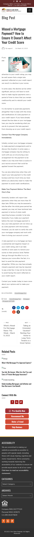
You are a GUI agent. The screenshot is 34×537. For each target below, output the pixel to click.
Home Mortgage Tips (20, 293)
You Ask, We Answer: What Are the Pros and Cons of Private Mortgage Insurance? (17, 373)
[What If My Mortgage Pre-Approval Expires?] (4, 359)
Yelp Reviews (17, 427)
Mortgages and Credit (8, 301)
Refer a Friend (17, 421)
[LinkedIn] (16, 402)
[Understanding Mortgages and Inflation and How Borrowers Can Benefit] (8, 380)
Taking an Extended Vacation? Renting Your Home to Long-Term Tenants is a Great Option (25, 333)
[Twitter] (21, 402)
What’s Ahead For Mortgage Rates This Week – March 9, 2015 (9, 329)
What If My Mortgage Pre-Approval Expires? (16, 362)
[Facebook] (12, 402)
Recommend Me (17, 416)
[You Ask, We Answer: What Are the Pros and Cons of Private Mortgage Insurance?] (4, 368)
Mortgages (26, 299)
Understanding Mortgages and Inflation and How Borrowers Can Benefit (16, 384)
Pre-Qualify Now (18, 410)
